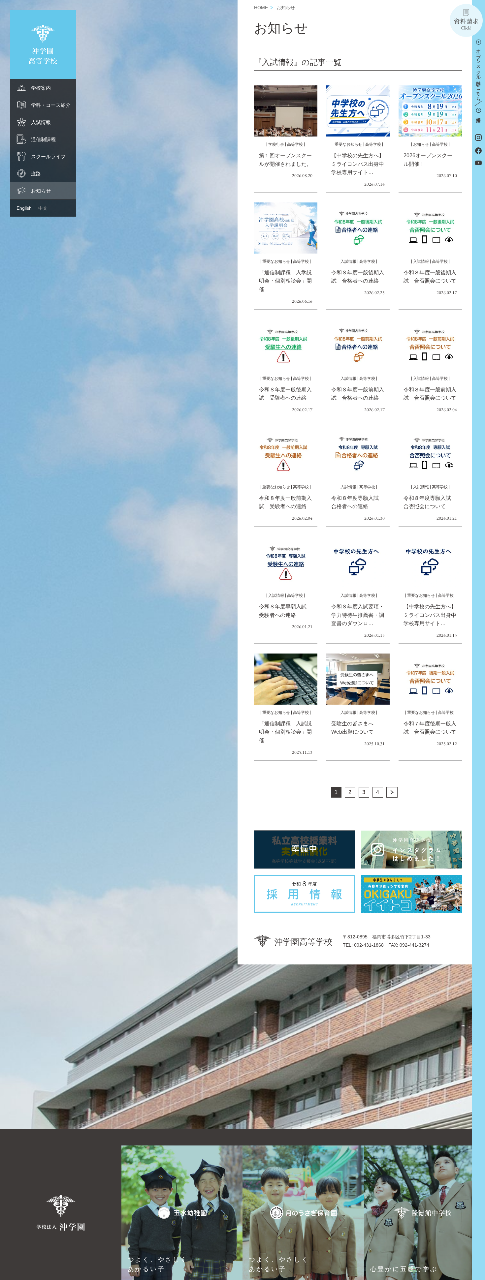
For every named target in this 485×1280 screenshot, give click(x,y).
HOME (261, 7)
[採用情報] (478, 111)
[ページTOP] (478, 1273)
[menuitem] (43, 87)
